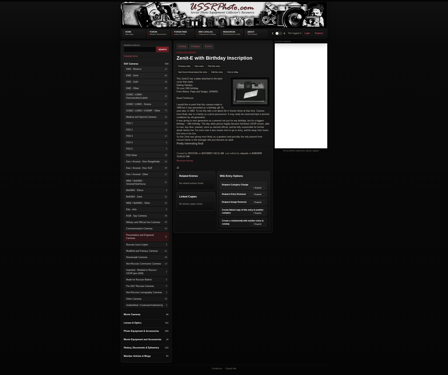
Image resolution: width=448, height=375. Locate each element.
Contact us (217, 368)
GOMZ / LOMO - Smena (146, 104)
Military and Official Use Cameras (146, 222)
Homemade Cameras (146, 257)
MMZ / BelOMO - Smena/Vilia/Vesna (146, 182)
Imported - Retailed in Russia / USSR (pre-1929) (146, 271)
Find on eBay (232, 72)
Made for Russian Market (146, 279)
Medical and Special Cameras (146, 117)
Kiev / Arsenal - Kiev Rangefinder (146, 161)
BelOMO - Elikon (146, 190)
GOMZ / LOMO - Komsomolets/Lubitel (146, 96)
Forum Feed (180, 32)
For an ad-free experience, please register (301, 150)
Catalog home (131, 56)
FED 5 (146, 148)
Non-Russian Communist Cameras (146, 263)
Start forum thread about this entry (192, 72)
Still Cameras (146, 63)
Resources (229, 32)
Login (307, 33)
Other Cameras (146, 298)
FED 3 (146, 136)
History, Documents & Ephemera (146, 347)
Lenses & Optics (146, 322)
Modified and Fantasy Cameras (146, 251)
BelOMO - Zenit (146, 196)
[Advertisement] (301, 95)
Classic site (230, 368)
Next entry (199, 66)
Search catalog (132, 45)
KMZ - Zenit (146, 75)
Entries (208, 46)
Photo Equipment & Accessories (146, 331)
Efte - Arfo (146, 209)
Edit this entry (217, 72)
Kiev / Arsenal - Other (146, 174)
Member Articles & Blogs (146, 356)
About (250, 32)
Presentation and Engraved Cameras (146, 236)
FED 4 (146, 142)
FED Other (146, 155)
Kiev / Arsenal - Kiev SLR (146, 168)
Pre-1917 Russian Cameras (146, 286)
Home (128, 32)
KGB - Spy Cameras (146, 215)
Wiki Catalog (206, 32)
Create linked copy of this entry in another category (243, 211)
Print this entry (214, 66)
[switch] (279, 33)
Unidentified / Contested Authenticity (146, 305)
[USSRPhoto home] (224, 15)
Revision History (185, 160)
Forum (153, 32)
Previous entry (184, 66)
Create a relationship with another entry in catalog (243, 222)
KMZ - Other (146, 88)
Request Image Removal (234, 202)
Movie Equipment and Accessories (146, 339)
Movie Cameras (146, 314)
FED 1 (146, 123)
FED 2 (146, 129)
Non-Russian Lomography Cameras (146, 292)
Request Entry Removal (234, 194)
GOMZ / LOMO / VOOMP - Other (146, 110)
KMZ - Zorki (146, 81)
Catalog (182, 46)
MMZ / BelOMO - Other (146, 203)
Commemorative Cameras (146, 228)
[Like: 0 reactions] (178, 167)
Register (319, 33)
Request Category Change (235, 184)
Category (195, 46)
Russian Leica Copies (146, 244)
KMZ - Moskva (146, 69)
